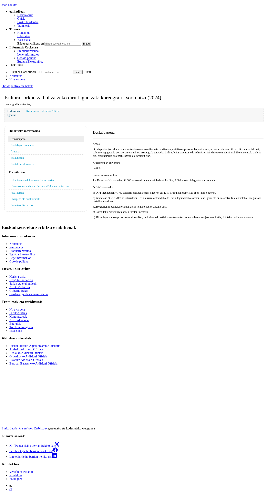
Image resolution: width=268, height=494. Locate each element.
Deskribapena (18, 138)
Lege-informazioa (28, 54)
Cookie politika (26, 58)
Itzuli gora (15, 478)
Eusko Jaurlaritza (27, 22)
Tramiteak (23, 25)
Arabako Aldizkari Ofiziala (26, 349)
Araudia (15, 151)
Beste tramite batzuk (22, 205)
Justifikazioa (17, 192)
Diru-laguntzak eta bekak (17, 86)
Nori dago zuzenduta (22, 145)
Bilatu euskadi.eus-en (30, 43)
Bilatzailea (23, 36)
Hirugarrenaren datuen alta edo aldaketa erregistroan (40, 186)
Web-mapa (24, 39)
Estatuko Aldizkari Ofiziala (26, 360)
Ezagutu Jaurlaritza (21, 280)
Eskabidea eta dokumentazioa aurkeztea (32, 180)
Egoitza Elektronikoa (30, 61)
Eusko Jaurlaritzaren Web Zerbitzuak (24, 428)
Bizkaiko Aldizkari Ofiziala (26, 353)
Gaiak (21, 18)
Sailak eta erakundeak (22, 283)
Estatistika (15, 330)
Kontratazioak (18, 316)
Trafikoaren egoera (21, 327)
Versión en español (21, 471)
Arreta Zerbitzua (19, 287)
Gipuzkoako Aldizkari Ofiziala (28, 356)
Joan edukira (9, 4)
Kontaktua (23, 32)
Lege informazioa (20, 258)
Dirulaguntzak (18, 313)
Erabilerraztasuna (28, 51)
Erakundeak (17, 157)
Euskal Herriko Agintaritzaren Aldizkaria (34, 345)
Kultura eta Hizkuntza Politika (43, 111)
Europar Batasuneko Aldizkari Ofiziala (33, 363)
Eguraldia (15, 323)
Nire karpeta (17, 79)
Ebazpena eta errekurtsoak (25, 199)
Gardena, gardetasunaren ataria (28, 294)
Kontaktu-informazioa (23, 164)
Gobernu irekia (18, 290)
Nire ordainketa (19, 320)
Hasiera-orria (25, 15)
